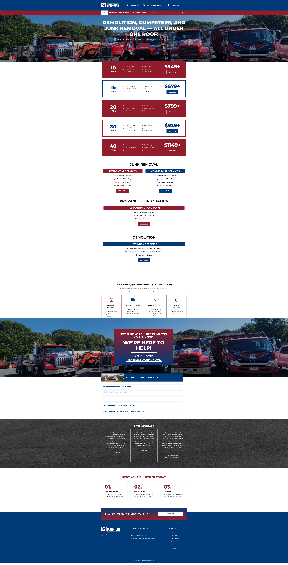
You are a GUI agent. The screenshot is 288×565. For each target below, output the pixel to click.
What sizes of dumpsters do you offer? (117, 387)
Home (104, 12)
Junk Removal (124, 12)
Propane (145, 12)
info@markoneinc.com (154, 5)
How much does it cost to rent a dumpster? (119, 405)
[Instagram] (185, 12)
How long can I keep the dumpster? (116, 399)
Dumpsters (113, 12)
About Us (154, 12)
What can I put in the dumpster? (115, 393)
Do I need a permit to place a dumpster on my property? (124, 411)
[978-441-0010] (128, 5)
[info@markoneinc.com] (144, 5)
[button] (142, 387)
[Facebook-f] (182, 12)
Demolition (136, 12)
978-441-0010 (135, 5)
